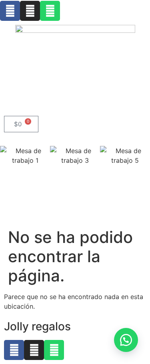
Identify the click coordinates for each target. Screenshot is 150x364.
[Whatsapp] (50, 11)
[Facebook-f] (10, 11)
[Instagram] (30, 11)
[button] (75, 170)
